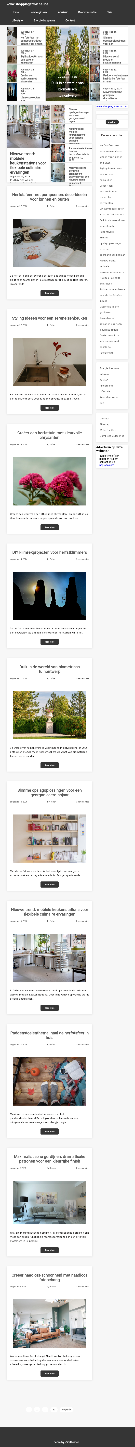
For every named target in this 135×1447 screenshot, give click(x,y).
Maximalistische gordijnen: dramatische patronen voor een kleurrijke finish (113, 98)
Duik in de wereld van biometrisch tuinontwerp (67, 89)
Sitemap (104, 424)
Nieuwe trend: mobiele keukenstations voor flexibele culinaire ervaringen (114, 63)
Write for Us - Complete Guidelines (112, 433)
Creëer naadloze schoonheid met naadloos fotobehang (49, 1277)
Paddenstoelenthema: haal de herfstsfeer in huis (115, 78)
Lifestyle (17, 20)
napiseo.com (106, 465)
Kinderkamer (107, 385)
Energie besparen (44, 20)
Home (15, 12)
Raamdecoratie (87, 12)
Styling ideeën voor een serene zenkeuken (32, 59)
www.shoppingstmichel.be (27, 4)
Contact (70, 20)
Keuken (104, 379)
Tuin (109, 12)
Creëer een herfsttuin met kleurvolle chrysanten (29, 80)
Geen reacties (82, 206)
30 (54, 1409)
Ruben (53, 206)
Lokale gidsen (38, 12)
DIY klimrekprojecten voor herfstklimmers (49, 552)
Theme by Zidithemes (66, 1442)
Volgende (66, 1409)
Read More (49, 293)
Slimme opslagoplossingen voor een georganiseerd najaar (49, 792)
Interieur (62, 12)
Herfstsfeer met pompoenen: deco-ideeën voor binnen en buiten (31, 42)
